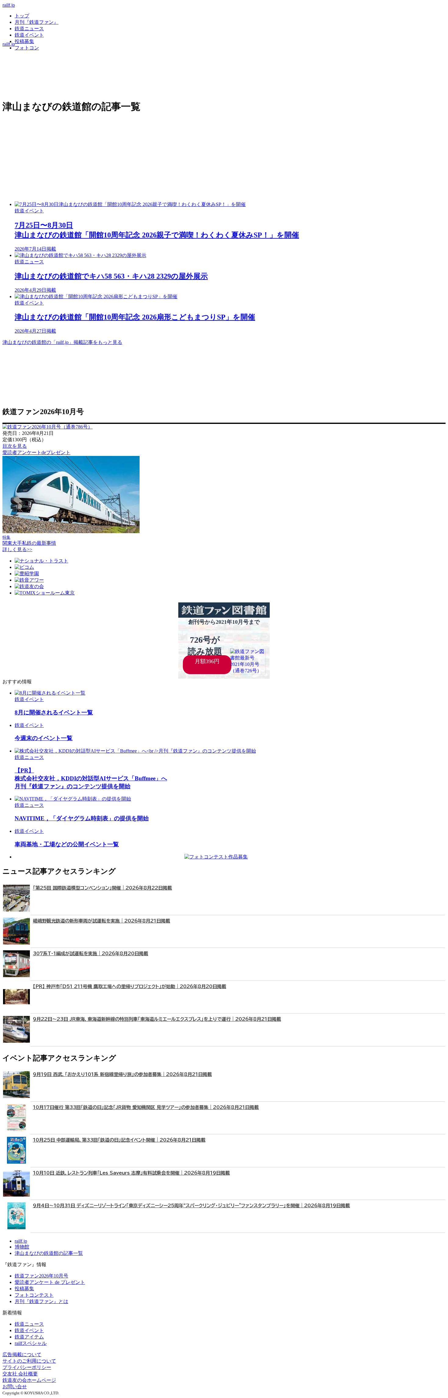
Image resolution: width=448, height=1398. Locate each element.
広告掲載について (21, 1354)
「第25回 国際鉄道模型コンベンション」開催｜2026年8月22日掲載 (102, 888)
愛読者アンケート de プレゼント (50, 1282)
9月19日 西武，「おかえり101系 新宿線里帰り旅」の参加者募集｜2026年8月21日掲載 (122, 1074)
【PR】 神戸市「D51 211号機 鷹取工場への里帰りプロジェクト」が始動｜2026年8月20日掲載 (129, 986)
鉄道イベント (29, 35)
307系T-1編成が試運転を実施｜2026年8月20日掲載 (90, 953)
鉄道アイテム (29, 1336)
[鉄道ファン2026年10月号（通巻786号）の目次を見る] (47, 426)
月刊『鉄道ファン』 (37, 22)
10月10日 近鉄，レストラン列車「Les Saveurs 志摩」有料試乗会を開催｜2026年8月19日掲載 (131, 1173)
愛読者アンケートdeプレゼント (36, 452)
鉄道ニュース (29, 28)
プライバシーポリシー (26, 1367)
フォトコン (27, 47)
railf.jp (8, 5)
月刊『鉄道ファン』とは (41, 1301)
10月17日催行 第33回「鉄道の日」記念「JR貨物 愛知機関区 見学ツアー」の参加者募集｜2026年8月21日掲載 (146, 1107)
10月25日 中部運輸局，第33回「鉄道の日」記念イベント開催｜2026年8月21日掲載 (119, 1140)
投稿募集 (24, 41)
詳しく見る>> (17, 549)
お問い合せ (14, 1386)
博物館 (22, 1246)
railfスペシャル (31, 1343)
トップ (22, 15)
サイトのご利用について (29, 1361)
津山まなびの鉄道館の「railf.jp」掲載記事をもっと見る (62, 342)
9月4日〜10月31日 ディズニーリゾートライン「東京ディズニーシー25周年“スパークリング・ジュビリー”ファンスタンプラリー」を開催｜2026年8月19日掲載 (191, 1205)
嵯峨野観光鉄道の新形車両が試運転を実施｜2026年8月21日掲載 (101, 921)
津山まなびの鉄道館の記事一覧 (49, 1253)
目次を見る (14, 446)
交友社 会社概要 (20, 1373)
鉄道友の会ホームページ (29, 1380)
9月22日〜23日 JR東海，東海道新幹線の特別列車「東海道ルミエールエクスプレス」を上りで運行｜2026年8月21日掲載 (157, 1019)
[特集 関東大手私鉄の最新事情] (71, 531)
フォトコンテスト (34, 1295)
